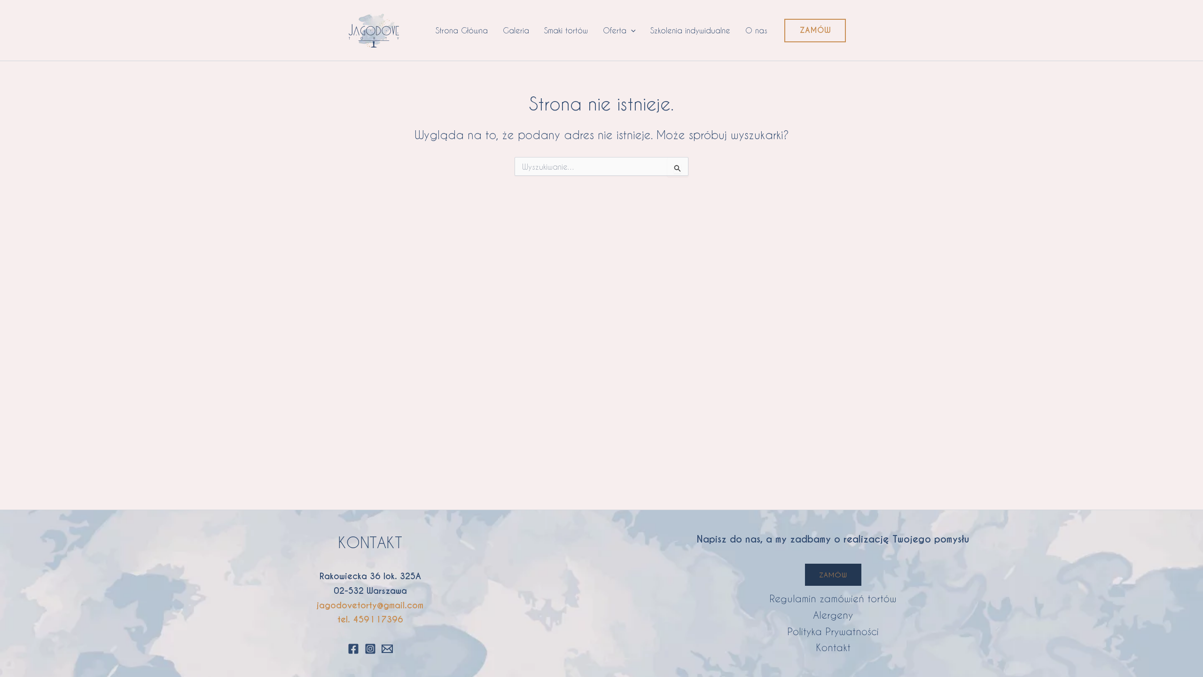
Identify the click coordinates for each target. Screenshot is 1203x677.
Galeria (516, 30)
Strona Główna (462, 30)
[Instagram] (370, 648)
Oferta (614, 30)
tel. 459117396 (370, 619)
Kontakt (833, 647)
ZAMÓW (833, 575)
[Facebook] (353, 648)
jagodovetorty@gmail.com (370, 605)
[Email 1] (387, 648)
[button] (631, 30)
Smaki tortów (566, 30)
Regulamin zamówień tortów (833, 598)
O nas (756, 30)
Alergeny (833, 615)
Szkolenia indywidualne (690, 30)
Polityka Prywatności (833, 631)
